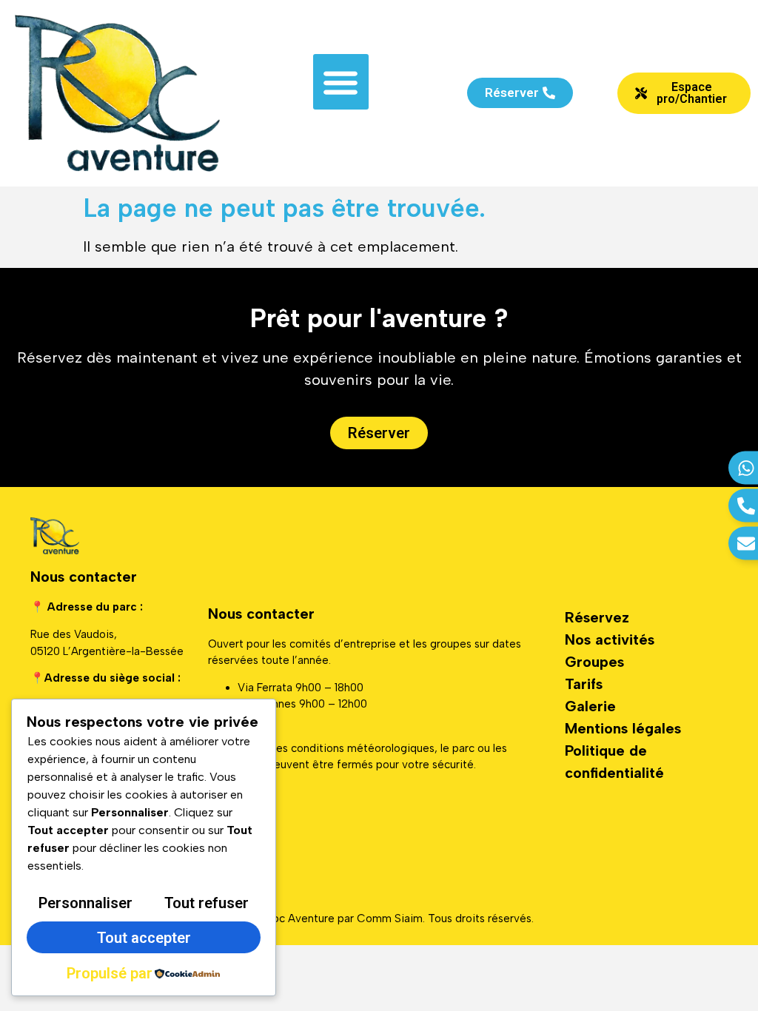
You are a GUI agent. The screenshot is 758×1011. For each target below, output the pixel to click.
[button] (341, 82)
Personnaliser (85, 903)
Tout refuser (206, 903)
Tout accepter (144, 938)
